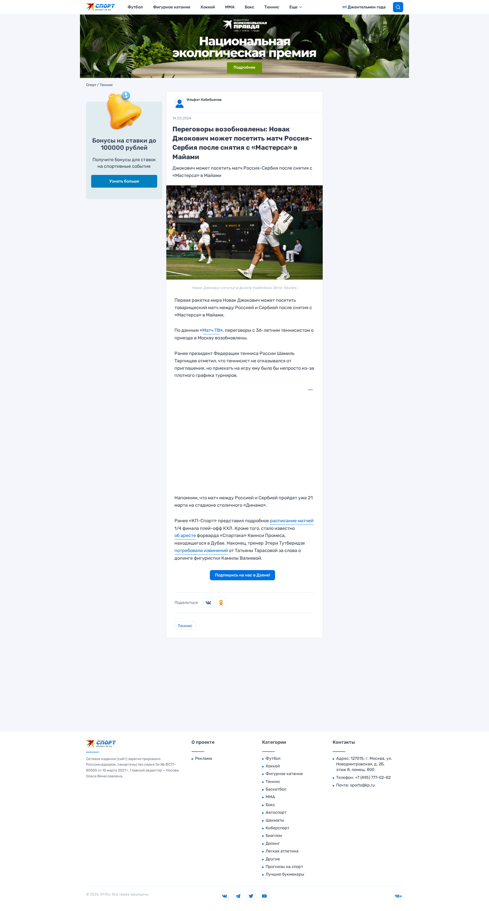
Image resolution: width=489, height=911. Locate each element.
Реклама (203, 758)
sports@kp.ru (362, 785)
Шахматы (275, 820)
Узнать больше (124, 181)
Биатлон (274, 835)
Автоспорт (276, 812)
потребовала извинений (201, 550)
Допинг (273, 843)
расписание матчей (292, 520)
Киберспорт (277, 827)
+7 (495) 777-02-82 (373, 777)
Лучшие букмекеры (285, 874)
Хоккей (207, 7)
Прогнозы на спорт (284, 866)
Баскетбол (276, 789)
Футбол (135, 7)
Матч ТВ (211, 330)
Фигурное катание (171, 7)
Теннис (271, 7)
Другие (273, 859)
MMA (230, 7)
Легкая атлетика (282, 851)
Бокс (249, 7)
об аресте (185, 535)
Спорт (91, 85)
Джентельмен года (367, 7)
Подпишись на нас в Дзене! (242, 575)
